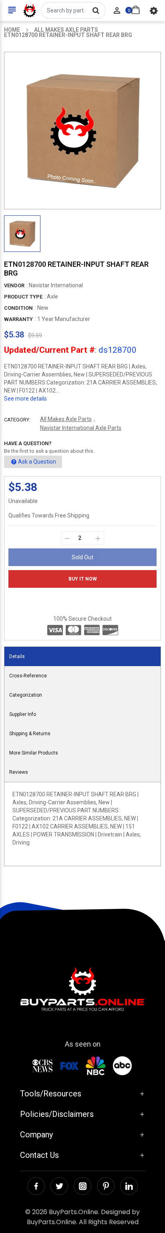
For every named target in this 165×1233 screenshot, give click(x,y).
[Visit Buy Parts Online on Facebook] (36, 1186)
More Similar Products (33, 753)
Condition (18, 308)
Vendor (14, 285)
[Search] (96, 10)
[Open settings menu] (154, 10)
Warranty (18, 319)
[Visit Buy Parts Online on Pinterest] (106, 1186)
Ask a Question (37, 461)
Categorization (25, 695)
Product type (23, 297)
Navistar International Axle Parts (80, 428)
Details (17, 656)
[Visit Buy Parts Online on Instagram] (82, 1186)
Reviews (18, 772)
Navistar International (56, 285)
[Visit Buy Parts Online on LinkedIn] (129, 1186)
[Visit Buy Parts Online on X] (59, 1186)
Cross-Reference (28, 676)
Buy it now (82, 579)
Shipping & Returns (29, 733)
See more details (25, 398)
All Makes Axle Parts (66, 419)
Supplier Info (22, 714)
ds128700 (118, 350)
